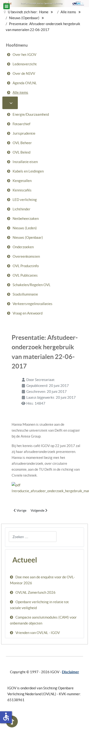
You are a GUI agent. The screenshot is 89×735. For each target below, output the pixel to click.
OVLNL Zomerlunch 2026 (35, 592)
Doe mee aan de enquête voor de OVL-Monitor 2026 (42, 580)
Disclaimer (70, 672)
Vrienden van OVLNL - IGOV (37, 633)
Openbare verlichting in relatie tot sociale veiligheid (39, 605)
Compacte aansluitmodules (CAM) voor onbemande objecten (43, 620)
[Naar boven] (12, 726)
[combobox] (32, 536)
